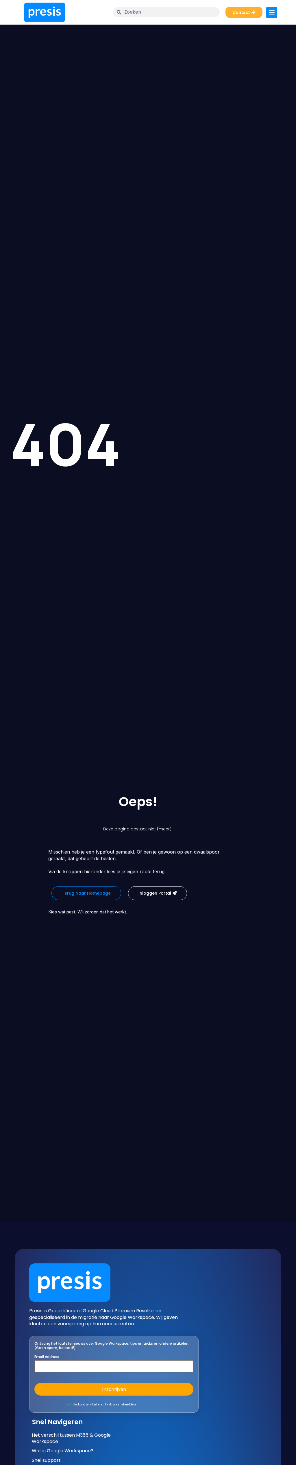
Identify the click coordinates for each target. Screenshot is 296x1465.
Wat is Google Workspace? (62, 1451)
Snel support (46, 1460)
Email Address (46, 1357)
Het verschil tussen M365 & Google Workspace (71, 1438)
